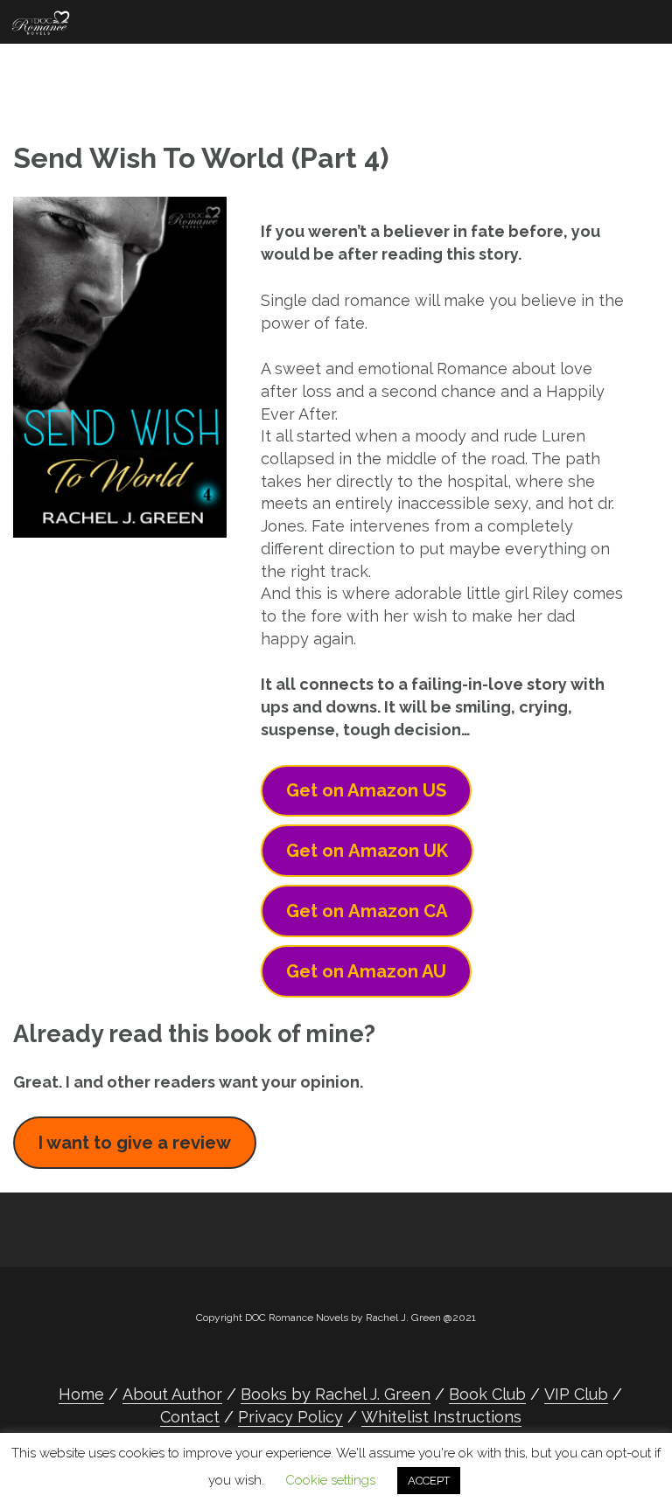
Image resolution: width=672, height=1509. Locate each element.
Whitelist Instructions (441, 1417)
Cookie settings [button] (330, 1480)
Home (81, 1394)
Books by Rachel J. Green (335, 1394)
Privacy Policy (290, 1417)
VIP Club (576, 1394)
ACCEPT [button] (429, 1480)
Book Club (487, 1394)
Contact (190, 1417)
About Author (172, 1394)
